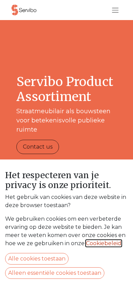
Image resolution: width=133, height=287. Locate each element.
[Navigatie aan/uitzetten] (115, 10)
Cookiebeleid (103, 243)
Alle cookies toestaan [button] (36, 258)
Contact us (38, 147)
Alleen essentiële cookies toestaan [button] (54, 273)
